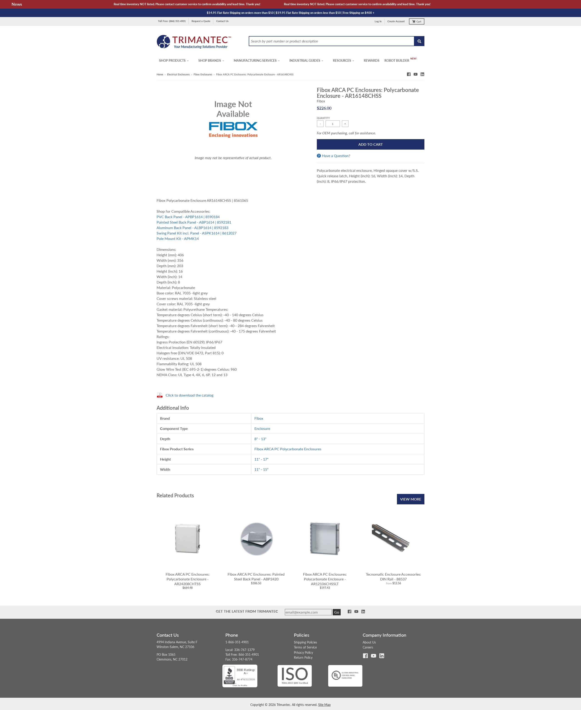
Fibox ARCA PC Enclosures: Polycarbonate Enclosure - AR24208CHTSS (187, 579)
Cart (418, 21)
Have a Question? (336, 156)
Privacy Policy (303, 652)
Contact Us (222, 21)
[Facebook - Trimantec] (409, 74)
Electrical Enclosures (178, 74)
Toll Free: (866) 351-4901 (172, 21)
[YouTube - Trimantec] (416, 74)
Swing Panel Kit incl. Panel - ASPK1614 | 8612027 (196, 233)
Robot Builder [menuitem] (396, 60)
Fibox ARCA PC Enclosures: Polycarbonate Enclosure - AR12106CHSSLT (325, 579)
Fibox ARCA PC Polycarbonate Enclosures (287, 449)
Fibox (321, 101)
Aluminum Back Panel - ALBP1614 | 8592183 (192, 227)
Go (336, 612)
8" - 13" (260, 438)
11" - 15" (261, 469)
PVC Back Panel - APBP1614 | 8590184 (188, 216)
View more (410, 499)
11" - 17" (261, 459)
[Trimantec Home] (194, 43)
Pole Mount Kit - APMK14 (178, 238)
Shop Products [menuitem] (172, 60)
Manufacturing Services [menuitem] (255, 60)
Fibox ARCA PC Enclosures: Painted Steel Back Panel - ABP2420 (256, 576)
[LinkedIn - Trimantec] (422, 74)
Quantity (323, 117)
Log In (378, 21)
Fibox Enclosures (203, 74)
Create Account (396, 21)
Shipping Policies (305, 642)
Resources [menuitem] (342, 60)
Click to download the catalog (189, 395)
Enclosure (262, 428)
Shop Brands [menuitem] (209, 60)
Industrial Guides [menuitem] (304, 60)
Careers (368, 647)
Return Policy (303, 657)
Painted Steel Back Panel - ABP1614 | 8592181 (194, 222)
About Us (369, 642)
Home (160, 74)
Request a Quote (201, 21)
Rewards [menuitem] (371, 60)
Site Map (324, 705)
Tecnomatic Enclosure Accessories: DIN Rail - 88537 (393, 576)
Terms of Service (305, 647)
